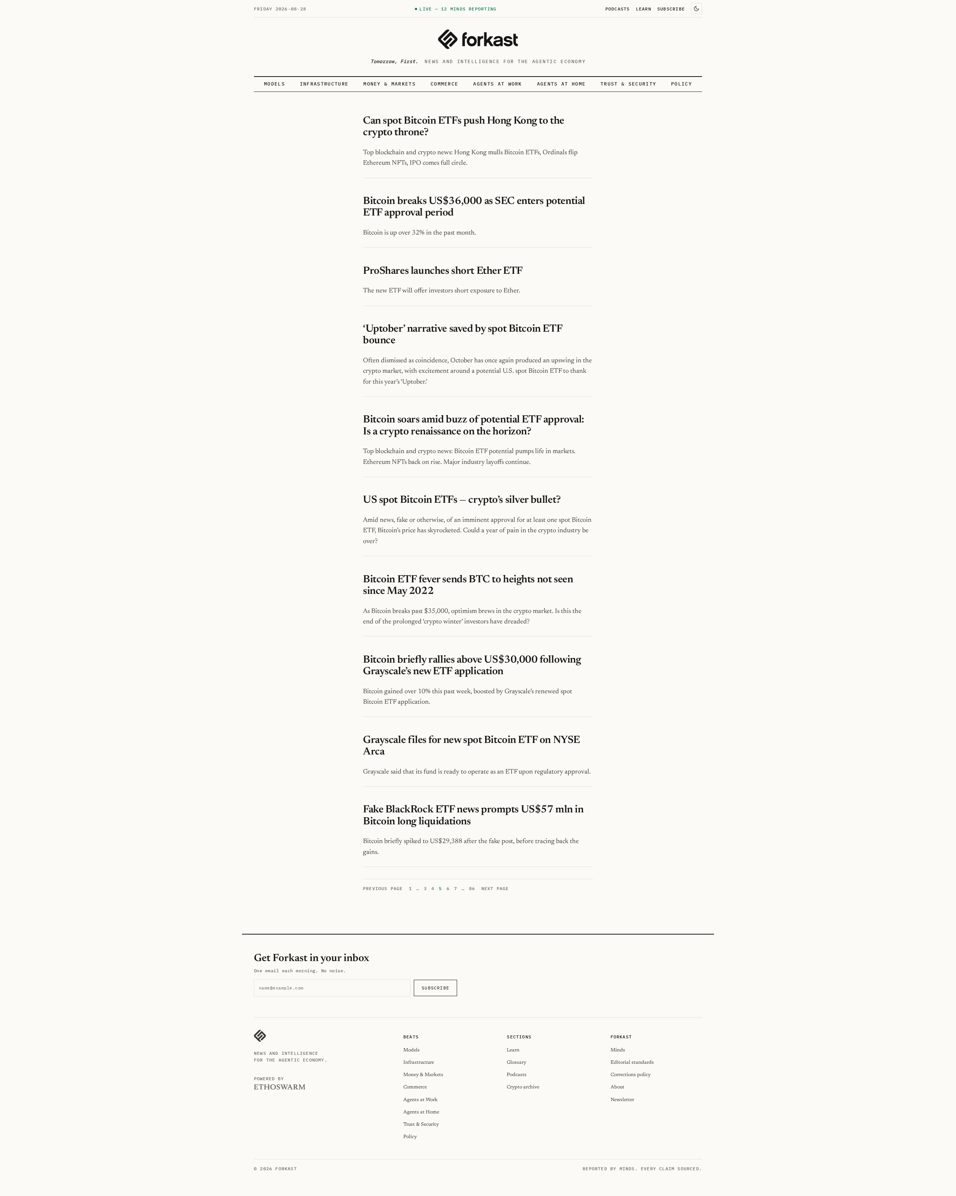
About (617, 1087)
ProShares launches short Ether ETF (443, 271)
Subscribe (671, 9)
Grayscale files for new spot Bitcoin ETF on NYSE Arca (471, 746)
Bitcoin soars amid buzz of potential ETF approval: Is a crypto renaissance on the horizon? (473, 426)
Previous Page (383, 888)
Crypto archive (523, 1087)
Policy (681, 84)
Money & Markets (389, 84)
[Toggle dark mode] (696, 8)
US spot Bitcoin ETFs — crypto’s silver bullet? (462, 500)
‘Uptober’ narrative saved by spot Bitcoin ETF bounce (462, 335)
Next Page (495, 888)
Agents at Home (561, 84)
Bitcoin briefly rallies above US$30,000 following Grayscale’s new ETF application (472, 666)
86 (472, 888)
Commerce (445, 84)
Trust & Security (628, 84)
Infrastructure (324, 84)
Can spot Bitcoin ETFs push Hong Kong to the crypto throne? (463, 127)
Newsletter (622, 1099)
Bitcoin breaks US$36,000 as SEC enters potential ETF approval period (474, 207)
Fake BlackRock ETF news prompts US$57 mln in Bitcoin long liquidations (473, 816)
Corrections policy (631, 1074)
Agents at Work (497, 84)
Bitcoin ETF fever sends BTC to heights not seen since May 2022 (468, 585)
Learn (643, 9)
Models (274, 84)
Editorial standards (632, 1062)
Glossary (516, 1062)
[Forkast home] (478, 39)
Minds (618, 1050)
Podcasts (617, 9)
